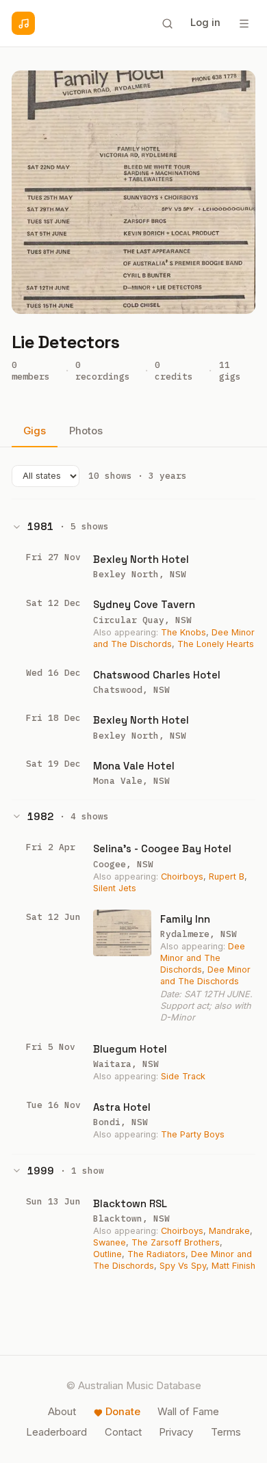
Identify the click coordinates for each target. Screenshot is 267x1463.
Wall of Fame (188, 1412)
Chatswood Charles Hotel (156, 674)
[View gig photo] (122, 933)
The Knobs (183, 632)
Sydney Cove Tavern (144, 604)
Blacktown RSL (130, 1203)
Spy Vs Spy (183, 1266)
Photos (86, 431)
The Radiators (156, 1254)
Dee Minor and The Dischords (202, 958)
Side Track (183, 1076)
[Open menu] (243, 23)
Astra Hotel (122, 1106)
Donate (122, 1412)
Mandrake (229, 1231)
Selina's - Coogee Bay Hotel (162, 848)
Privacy (176, 1432)
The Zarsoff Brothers (175, 1242)
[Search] (167, 23)
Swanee (109, 1242)
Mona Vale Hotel (134, 765)
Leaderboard (56, 1432)
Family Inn (185, 918)
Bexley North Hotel (141, 559)
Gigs (34, 431)
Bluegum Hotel (130, 1048)
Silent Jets (114, 888)
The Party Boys (193, 1134)
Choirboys (182, 876)
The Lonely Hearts (215, 644)
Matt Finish (233, 1266)
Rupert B (226, 876)
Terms (226, 1432)
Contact (123, 1432)
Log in (205, 22)
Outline (107, 1254)
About (62, 1412)
